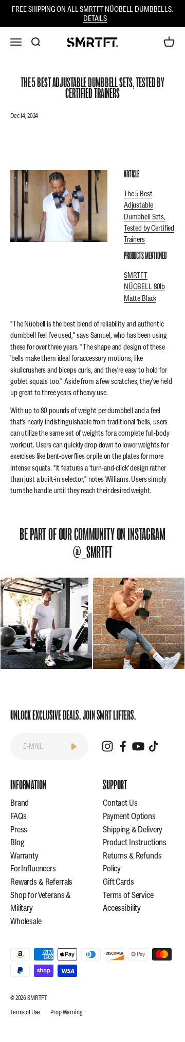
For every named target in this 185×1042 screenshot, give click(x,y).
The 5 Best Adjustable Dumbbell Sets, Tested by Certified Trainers (149, 216)
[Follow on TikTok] (153, 746)
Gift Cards (118, 881)
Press (18, 829)
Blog (17, 842)
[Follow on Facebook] (123, 746)
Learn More (46, 623)
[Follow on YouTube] (138, 746)
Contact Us (120, 803)
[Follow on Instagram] (107, 746)
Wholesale (26, 921)
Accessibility (122, 908)
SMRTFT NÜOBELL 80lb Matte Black (144, 287)
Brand (19, 803)
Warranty (24, 855)
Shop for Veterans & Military (40, 902)
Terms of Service (128, 895)
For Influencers (33, 868)
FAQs (18, 816)
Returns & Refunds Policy (132, 862)
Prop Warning (66, 1012)
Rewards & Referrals (41, 881)
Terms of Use (25, 1012)
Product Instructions (134, 842)
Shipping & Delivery (132, 829)
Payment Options (129, 816)
